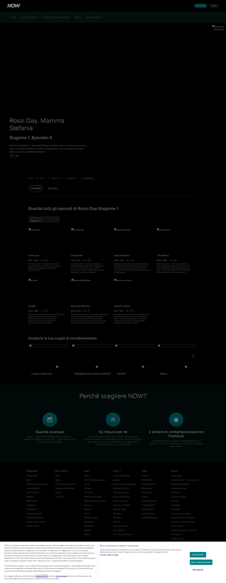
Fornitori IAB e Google (109, 555)
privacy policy (62, 576)
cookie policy (41, 576)
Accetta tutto (197, 555)
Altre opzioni (198, 569)
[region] (113, 562)
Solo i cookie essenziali (201, 562)
